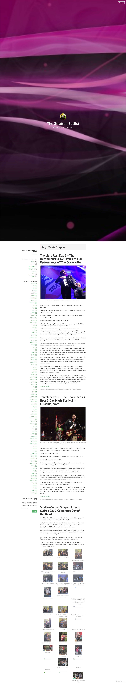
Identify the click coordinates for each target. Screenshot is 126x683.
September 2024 (33, 322)
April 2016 (34, 488)
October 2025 (34, 300)
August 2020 (34, 404)
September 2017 (33, 463)
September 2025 (33, 302)
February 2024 (34, 334)
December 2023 (33, 337)
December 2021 (33, 377)
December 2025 (33, 297)
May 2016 (35, 487)
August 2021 (34, 384)
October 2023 (34, 340)
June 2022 (35, 367)
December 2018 (33, 438)
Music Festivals (31, 268)
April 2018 (34, 451)
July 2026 (35, 285)
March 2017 (34, 473)
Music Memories (32, 269)
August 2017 (34, 465)
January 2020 (34, 416)
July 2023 (35, 345)
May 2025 (35, 308)
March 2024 (34, 332)
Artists (33, 263)
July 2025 (35, 305)
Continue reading (45, 386)
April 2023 (34, 350)
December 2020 (33, 398)
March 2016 (34, 490)
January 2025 (34, 315)
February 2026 (34, 293)
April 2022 (34, 371)
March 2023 (34, 352)
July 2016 (35, 483)
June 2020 (35, 408)
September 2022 (33, 362)
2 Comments (78, 389)
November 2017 (33, 460)
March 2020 (34, 413)
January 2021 (34, 396)
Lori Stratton (43, 389)
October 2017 (34, 461)
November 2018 (33, 440)
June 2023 (35, 347)
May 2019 (35, 429)
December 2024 (33, 317)
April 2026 (34, 290)
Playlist (33, 271)
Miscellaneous (32, 266)
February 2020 (34, 414)
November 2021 (33, 379)
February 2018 (34, 455)
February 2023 (34, 354)
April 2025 (34, 310)
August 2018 (34, 445)
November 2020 (33, 399)
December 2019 (33, 418)
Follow (34, 511)
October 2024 (34, 320)
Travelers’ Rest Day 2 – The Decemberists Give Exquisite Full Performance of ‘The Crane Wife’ (61, 258)
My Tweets (34, 254)
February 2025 (34, 313)
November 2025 (33, 298)
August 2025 (34, 303)
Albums (32, 261)
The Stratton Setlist (63, 123)
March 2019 (34, 433)
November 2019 (33, 419)
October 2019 (34, 421)
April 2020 (34, 411)
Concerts (32, 264)
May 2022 (35, 369)
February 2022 (34, 374)
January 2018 (34, 456)
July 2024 (35, 325)
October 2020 (34, 401)
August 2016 (34, 482)
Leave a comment (78, 499)
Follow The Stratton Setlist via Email (29, 499)
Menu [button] (122, 3)
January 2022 (34, 376)
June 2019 (35, 428)
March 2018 (34, 453)
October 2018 (34, 441)
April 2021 (34, 391)
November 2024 (33, 319)
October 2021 (34, 381)
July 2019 (35, 426)
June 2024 (35, 327)
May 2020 (35, 409)
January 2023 (34, 355)
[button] (47, 553)
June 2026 (35, 287)
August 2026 (34, 283)
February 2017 (34, 475)
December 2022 (33, 357)
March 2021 (34, 393)
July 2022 (35, 366)
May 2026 (35, 288)
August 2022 (34, 364)
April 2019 (34, 431)
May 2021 (35, 389)
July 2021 (35, 386)
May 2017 (35, 470)
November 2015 (33, 492)
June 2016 (35, 485)
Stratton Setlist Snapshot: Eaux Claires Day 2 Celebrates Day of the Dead (60, 510)
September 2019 (33, 423)
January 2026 (34, 295)
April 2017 (34, 472)
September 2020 (33, 403)
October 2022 (34, 361)
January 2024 (34, 335)
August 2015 (34, 493)
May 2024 (35, 329)
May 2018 (35, 450)
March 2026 (34, 292)
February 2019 (34, 434)
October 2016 (34, 478)
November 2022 (33, 359)
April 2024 (34, 330)
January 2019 (34, 436)
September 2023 (33, 342)
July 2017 (35, 466)
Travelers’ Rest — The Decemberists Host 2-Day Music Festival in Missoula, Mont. (62, 400)
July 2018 (35, 446)
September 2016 (33, 480)
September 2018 (33, 443)
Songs (33, 273)
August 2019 (34, 424)
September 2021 (33, 382)
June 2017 (35, 468)
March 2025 (34, 312)
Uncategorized (32, 274)
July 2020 (35, 406)
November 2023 (33, 339)
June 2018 (35, 448)
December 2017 (33, 458)
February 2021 (34, 394)
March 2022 (34, 372)
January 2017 (34, 477)
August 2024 (34, 324)
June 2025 (35, 307)
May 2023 (35, 349)
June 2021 (35, 387)
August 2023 (34, 344)
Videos (33, 276)
